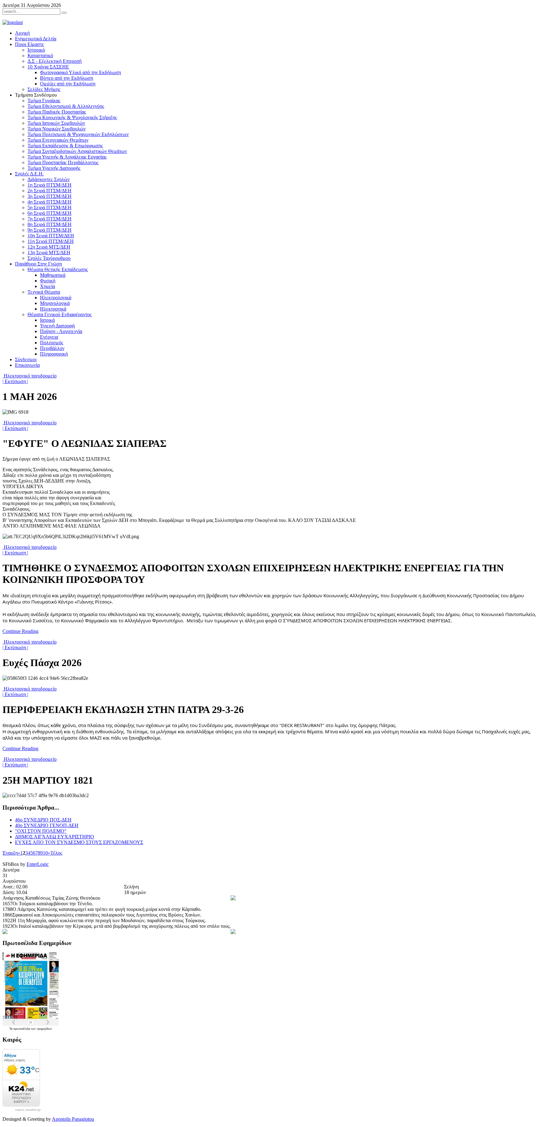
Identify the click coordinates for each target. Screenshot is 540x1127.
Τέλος (56, 853)
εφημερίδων (44, 1028)
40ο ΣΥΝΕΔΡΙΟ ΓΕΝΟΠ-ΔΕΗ (46, 825)
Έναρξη (10, 853)
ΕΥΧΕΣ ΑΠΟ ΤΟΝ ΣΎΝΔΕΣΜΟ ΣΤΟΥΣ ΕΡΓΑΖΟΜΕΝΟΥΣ (79, 842)
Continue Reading (20, 631)
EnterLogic (38, 864)
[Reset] (64, 13)
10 (45, 853)
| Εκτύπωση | (15, 381)
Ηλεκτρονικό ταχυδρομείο (29, 375)
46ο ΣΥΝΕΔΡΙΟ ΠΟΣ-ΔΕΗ (43, 819)
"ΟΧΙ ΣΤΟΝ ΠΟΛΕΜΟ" (41, 831)
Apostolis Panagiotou (73, 1119)
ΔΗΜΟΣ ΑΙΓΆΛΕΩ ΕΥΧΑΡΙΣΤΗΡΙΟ (54, 836)
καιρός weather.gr (28, 1109)
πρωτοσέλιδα (22, 1028)
